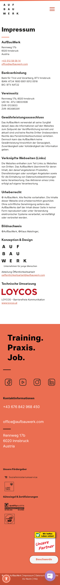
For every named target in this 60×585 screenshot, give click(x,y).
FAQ (35, 579)
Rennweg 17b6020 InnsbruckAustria (16, 440)
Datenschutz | (42, 575)
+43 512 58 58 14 (11, 60)
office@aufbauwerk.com (15, 64)
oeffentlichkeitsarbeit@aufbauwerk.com (23, 275)
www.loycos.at (9, 303)
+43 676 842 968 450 (21, 406)
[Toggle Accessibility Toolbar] (6, 579)
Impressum (28, 575)
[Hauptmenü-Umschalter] (52, 9)
